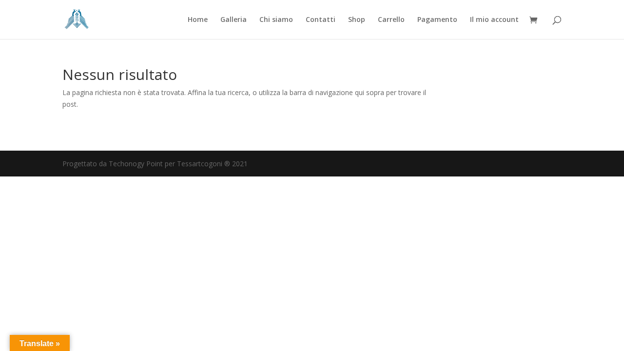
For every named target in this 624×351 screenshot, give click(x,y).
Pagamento (437, 20)
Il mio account (494, 20)
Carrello (391, 20)
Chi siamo (276, 20)
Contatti (320, 20)
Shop (356, 20)
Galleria (233, 20)
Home (198, 20)
